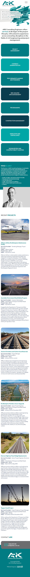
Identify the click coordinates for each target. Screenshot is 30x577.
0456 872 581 (12, 544)
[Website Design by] (15, 568)
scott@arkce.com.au (13, 545)
